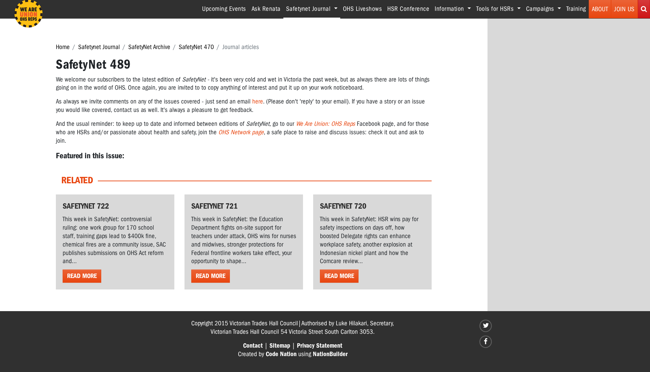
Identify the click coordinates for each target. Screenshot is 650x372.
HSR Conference (408, 9)
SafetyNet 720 (343, 206)
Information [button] (450, 9)
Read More (82, 276)
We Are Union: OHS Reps (325, 123)
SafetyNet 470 (196, 47)
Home (63, 47)
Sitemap (279, 345)
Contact (253, 345)
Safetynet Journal (99, 47)
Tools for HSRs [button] (496, 9)
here (257, 101)
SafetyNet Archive (149, 47)
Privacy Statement (319, 345)
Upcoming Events (224, 9)
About (600, 9)
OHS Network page (241, 132)
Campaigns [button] (541, 9)
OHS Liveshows (362, 9)
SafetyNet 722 (86, 206)
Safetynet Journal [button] (313, 9)
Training (576, 9)
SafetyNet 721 (214, 206)
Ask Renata (266, 9)
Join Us (624, 9)
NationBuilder (330, 354)
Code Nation (281, 354)
